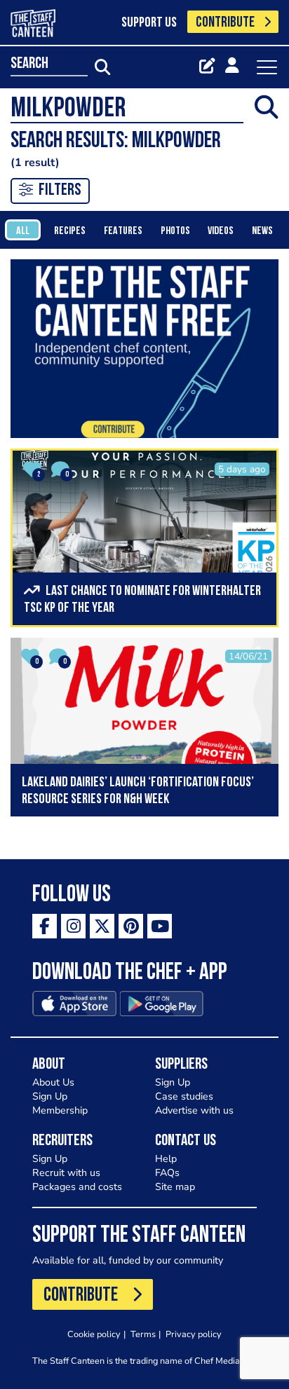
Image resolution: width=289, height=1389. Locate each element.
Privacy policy (194, 1334)
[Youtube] (159, 926)
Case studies (184, 1096)
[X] (102, 926)
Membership (60, 1110)
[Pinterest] (131, 926)
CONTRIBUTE (225, 22)
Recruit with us (66, 1172)
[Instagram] (73, 926)
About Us (53, 1082)
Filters (60, 190)
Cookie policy (94, 1334)
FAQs (167, 1172)
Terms (143, 1334)
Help (166, 1158)
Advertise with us (194, 1110)
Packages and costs (77, 1186)
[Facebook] (44, 926)
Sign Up (49, 1096)
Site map (175, 1186)
